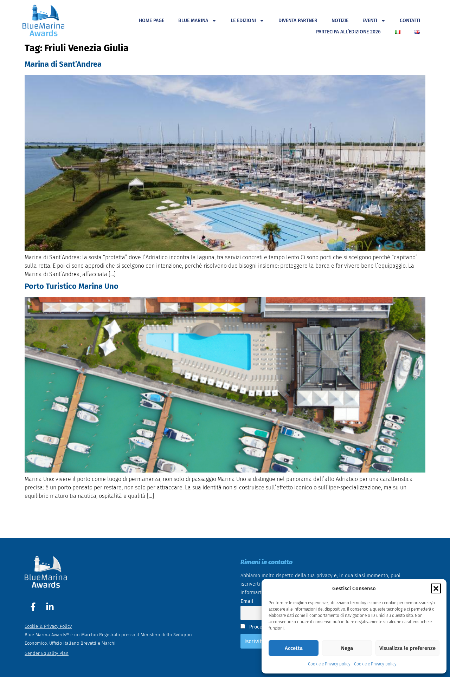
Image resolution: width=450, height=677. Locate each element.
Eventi (369, 21)
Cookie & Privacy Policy (48, 626)
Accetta (294, 648)
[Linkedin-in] (49, 606)
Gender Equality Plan (47, 653)
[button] (435, 588)
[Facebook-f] (33, 606)
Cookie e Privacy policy (329, 664)
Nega (347, 648)
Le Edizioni (243, 21)
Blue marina (193, 21)
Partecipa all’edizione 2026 (348, 32)
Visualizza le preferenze (407, 648)
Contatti (410, 21)
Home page (151, 21)
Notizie (340, 21)
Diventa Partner (297, 21)
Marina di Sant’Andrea (63, 64)
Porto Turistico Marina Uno (71, 286)
